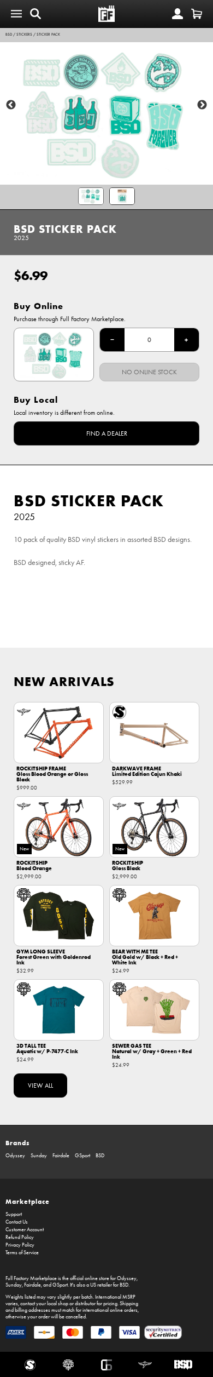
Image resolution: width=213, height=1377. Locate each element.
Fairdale (60, 1155)
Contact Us (16, 1222)
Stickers (24, 34)
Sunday (39, 1155)
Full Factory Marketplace (31, 1278)
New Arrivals (64, 681)
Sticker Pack (48, 34)
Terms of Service (22, 1252)
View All (40, 1085)
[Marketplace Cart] (197, 13)
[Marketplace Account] (177, 13)
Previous (11, 105)
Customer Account (24, 1229)
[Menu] (16, 13)
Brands (17, 1143)
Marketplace (27, 1201)
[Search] (35, 13)
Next (202, 105)
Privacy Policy (19, 1245)
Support (13, 1214)
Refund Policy (19, 1237)
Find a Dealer (106, 433)
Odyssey (15, 1155)
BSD (8, 34)
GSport (82, 1155)
